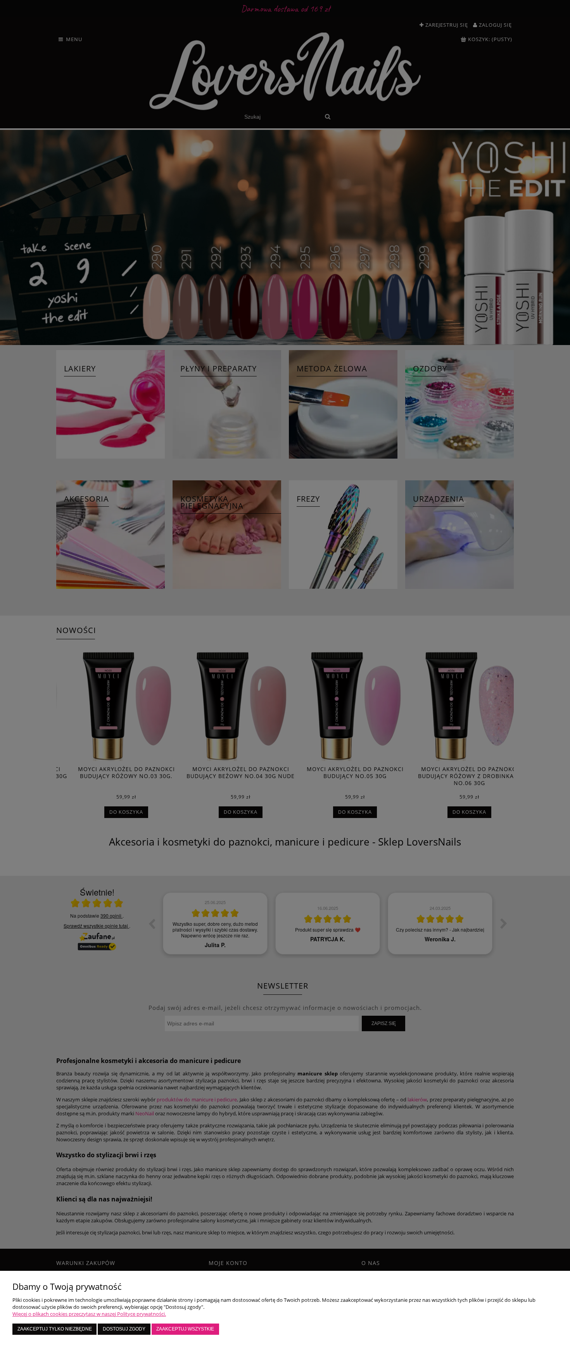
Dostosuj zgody (124, 1328)
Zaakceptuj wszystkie (185, 1328)
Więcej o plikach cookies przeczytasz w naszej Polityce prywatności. (89, 1313)
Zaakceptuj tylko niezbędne (54, 1328)
